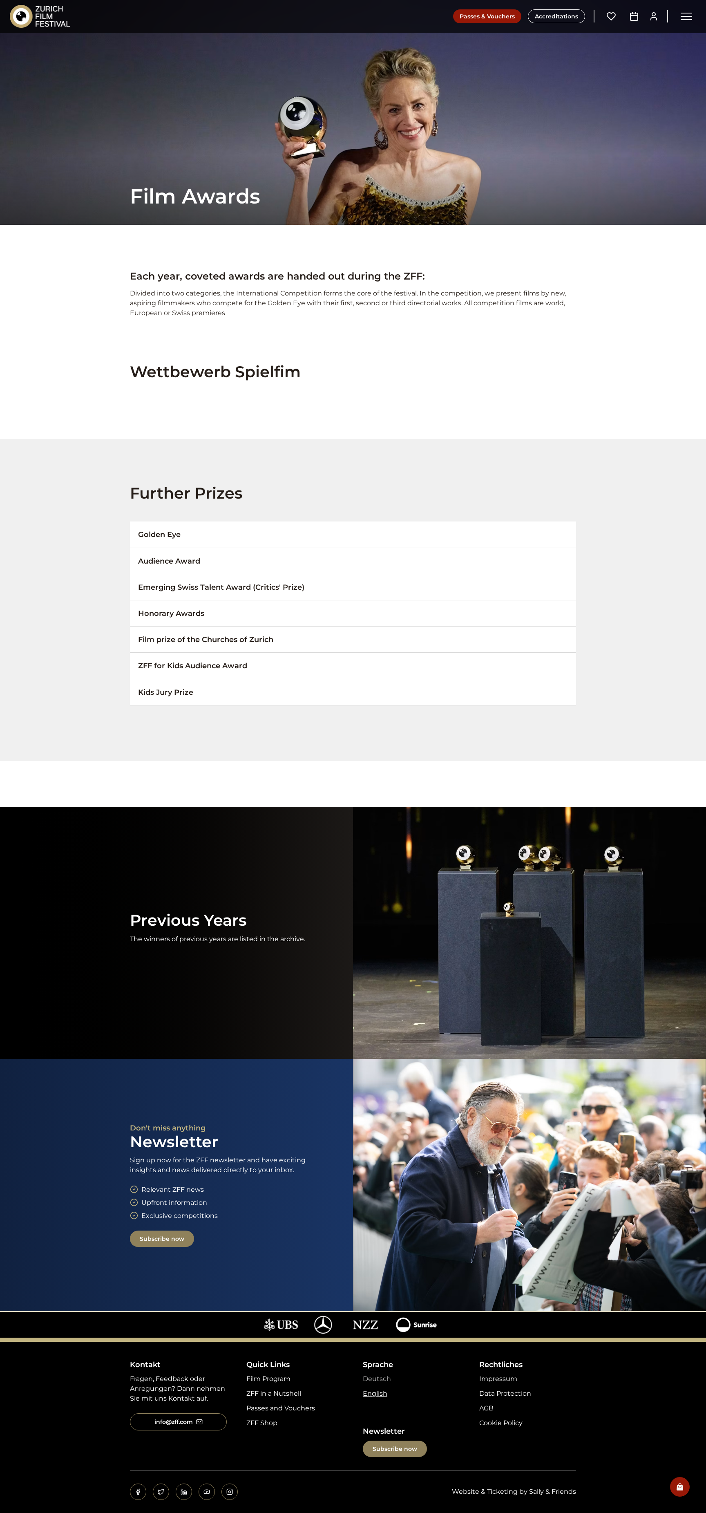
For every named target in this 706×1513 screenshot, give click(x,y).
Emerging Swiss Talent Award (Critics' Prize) (221, 587)
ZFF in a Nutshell (273, 1393)
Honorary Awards (171, 613)
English (375, 1393)
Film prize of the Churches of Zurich (205, 639)
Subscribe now (162, 1238)
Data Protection (505, 1393)
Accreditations (556, 16)
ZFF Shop (261, 1423)
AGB (486, 1408)
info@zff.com (173, 1422)
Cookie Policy (501, 1423)
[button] (686, 16)
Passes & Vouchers (487, 16)
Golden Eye (159, 534)
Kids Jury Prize (165, 692)
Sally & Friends (552, 1491)
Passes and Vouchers (280, 1408)
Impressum (498, 1379)
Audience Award (169, 561)
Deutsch (377, 1379)
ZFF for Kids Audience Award (192, 665)
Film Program (268, 1379)
